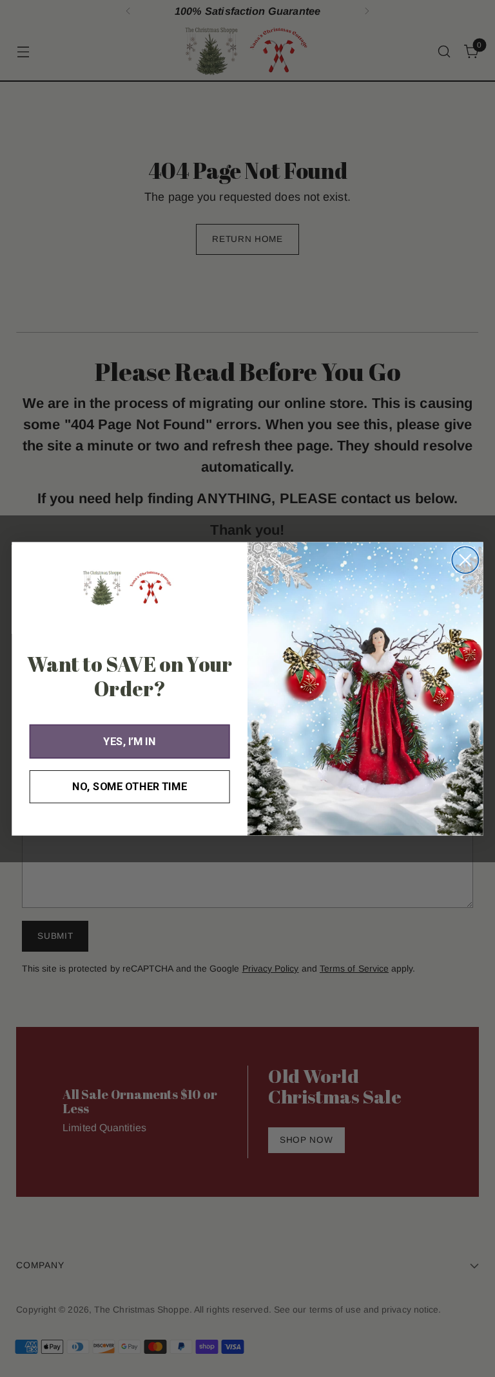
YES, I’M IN (129, 741)
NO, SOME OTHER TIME (129, 786)
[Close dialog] (465, 559)
